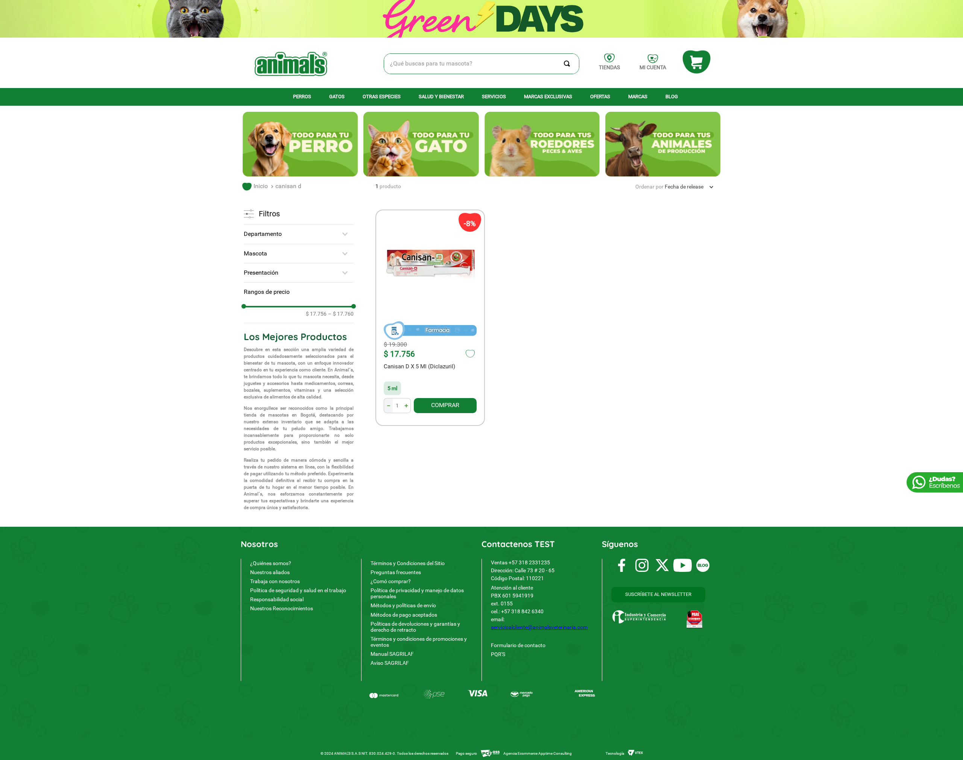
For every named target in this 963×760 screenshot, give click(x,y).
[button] (299, 234)
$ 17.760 (341, 314)
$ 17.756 (316, 314)
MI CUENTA (652, 67)
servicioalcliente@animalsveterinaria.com (539, 627)
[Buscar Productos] (568, 64)
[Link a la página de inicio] (255, 186)
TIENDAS (609, 67)
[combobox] (482, 63)
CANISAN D (288, 186)
